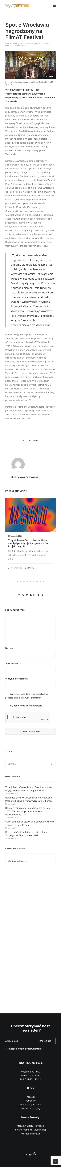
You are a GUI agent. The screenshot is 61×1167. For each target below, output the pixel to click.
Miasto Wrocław (30, 441)
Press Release (28, 44)
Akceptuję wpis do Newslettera (25, 1048)
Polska (38, 44)
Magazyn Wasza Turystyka (30, 1125)
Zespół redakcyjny (30, 1108)
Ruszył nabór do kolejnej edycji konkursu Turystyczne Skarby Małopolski (26, 543)
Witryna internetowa (16, 678)
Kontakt (30, 1096)
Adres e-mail (13, 663)
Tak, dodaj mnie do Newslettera (25, 705)
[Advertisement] (30, 903)
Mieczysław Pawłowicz (15, 45)
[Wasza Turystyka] (17, 6)
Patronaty (30, 1100)
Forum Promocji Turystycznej (30, 1129)
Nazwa (10, 648)
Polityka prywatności (30, 1104)
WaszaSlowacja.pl (30, 1133)
